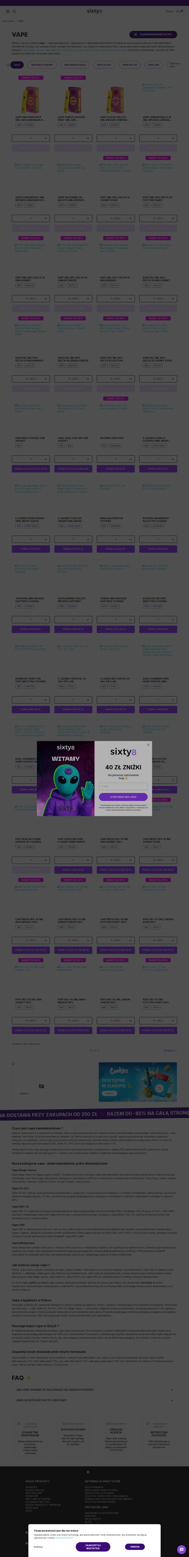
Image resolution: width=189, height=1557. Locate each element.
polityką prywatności (63, 1538)
